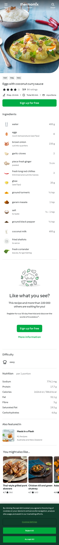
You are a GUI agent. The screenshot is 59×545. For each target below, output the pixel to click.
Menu (6, 8)
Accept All (29, 539)
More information (29, 337)
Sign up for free (29, 103)
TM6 (12, 78)
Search (53, 8)
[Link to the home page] (29, 5)
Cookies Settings (29, 522)
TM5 (19, 78)
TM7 (5, 78)
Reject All (29, 530)
